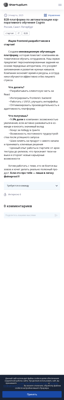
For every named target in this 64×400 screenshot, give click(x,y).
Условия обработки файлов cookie (32, 383)
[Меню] (60, 4)
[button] (32, 186)
